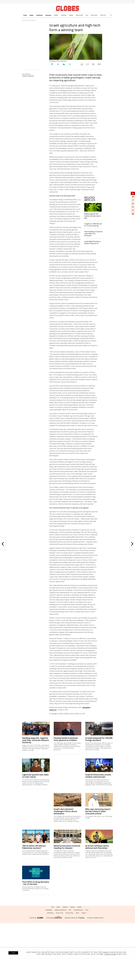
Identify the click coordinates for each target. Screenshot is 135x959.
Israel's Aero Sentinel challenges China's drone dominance (65, 811)
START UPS (103, 15)
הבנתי (13, 953)
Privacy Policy (69, 913)
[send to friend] (87, 64)
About (77, 913)
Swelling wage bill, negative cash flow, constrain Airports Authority (35, 740)
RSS (70, 910)
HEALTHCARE (79, 15)
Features (48, 15)
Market (80, 907)
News (31, 15)
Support (83, 913)
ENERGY (71, 15)
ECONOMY (63, 15)
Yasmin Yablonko (28, 76)
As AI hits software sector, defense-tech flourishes (97, 847)
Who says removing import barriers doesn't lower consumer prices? (97, 811)
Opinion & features (31, 20)
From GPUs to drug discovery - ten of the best (35, 883)
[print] (81, 64)
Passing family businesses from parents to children (66, 739)
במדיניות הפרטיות (110, 954)
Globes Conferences (60, 910)
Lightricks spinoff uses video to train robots (35, 775)
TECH (87, 15)
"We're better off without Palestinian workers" (34, 847)
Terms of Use (59, 913)
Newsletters (49, 910)
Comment (39, 15)
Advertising (50, 913)
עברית (86, 910)
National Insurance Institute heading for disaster (67, 847)
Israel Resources (78, 910)
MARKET (56, 15)
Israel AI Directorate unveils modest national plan (98, 775)
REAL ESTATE (94, 15)
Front (25, 15)
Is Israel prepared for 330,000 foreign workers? (98, 739)
